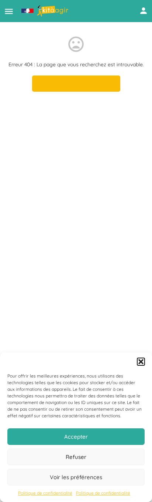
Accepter (76, 436)
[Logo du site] (45, 11)
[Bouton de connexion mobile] (143, 10)
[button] (141, 361)
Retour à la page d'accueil (76, 84)
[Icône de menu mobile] (9, 11)
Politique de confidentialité (45, 493)
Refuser (76, 456)
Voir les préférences (76, 477)
